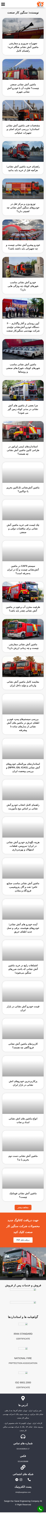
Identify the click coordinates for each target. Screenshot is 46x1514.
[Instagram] (21, 1479)
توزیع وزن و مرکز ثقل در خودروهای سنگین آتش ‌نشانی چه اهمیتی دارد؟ (23, 208)
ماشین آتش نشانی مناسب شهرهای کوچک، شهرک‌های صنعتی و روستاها (23, 368)
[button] (23, 1207)
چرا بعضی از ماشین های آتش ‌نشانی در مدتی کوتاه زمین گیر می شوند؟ (23, 409)
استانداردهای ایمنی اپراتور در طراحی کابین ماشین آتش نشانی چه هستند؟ (23, 450)
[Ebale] (25, 1479)
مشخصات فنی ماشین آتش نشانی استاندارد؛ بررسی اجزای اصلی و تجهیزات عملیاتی (23, 129)
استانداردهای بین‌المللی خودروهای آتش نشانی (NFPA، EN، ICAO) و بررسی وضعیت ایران (23, 767)
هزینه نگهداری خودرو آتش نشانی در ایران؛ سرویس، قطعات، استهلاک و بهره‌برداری (23, 846)
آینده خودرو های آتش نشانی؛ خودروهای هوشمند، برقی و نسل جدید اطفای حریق (23, 928)
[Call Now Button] (40, 1509)
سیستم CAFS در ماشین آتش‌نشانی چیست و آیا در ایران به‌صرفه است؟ (23, 570)
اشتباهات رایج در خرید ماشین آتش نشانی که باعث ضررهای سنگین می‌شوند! (23, 969)
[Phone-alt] (29, 1479)
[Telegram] (17, 1479)
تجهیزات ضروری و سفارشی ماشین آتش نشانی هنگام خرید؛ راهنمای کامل (23, 47)
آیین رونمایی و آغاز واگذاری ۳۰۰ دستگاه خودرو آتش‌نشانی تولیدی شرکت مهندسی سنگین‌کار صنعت (23, 327)
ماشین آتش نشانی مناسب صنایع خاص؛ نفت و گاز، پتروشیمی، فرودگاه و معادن (23, 887)
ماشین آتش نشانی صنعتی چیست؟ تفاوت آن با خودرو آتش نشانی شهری (23, 88)
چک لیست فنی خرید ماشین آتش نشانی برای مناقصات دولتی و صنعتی (23, 529)
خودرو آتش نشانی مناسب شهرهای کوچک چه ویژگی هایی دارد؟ (23, 286)
